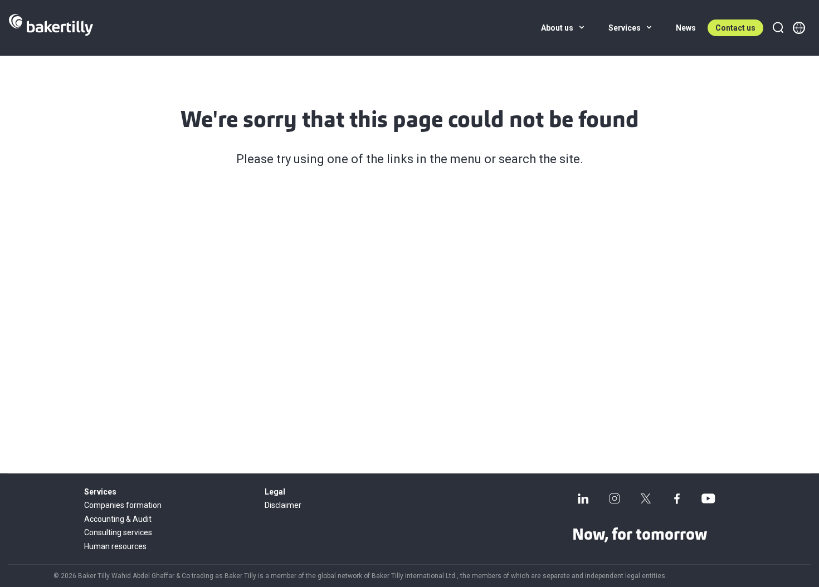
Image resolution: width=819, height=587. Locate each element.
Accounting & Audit (118, 519)
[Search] (778, 28)
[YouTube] (708, 498)
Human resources (115, 546)
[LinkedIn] (583, 498)
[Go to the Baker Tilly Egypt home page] (51, 28)
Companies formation (123, 505)
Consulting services (118, 532)
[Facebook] (677, 498)
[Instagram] (614, 498)
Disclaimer (283, 505)
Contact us (735, 27)
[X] (646, 498)
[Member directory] (799, 28)
